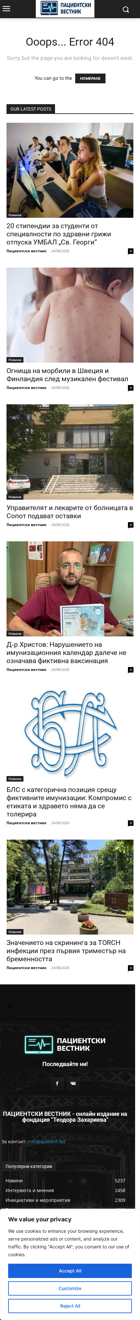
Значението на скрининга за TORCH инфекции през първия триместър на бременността (66, 951)
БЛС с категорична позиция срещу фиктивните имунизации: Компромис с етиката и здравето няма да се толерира (69, 802)
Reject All (70, 1306)
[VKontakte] (73, 1083)
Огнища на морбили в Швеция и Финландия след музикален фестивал (67, 375)
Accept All (70, 1270)
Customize (70, 1288)
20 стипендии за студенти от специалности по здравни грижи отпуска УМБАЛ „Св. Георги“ (59, 234)
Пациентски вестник (27, 250)
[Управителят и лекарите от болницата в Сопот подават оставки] (70, 452)
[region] (70, 1264)
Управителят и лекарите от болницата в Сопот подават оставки (70, 512)
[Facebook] (57, 1083)
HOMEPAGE (90, 78)
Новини (14, 215)
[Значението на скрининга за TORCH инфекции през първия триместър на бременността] (70, 887)
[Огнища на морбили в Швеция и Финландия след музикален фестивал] (70, 315)
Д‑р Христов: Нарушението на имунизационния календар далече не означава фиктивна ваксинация (66, 653)
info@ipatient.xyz (47, 1141)
